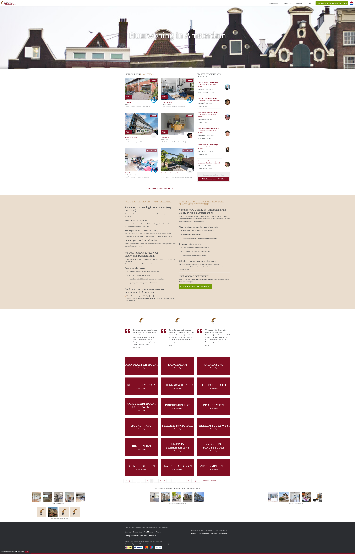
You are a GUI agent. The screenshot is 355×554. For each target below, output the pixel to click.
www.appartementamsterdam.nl (177, 503)
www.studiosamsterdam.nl (296, 503)
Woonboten (223, 534)
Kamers (193, 534)
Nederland (159, 541)
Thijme (227, 87)
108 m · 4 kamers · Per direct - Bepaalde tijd (137, 177)
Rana (227, 164)
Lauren (227, 149)
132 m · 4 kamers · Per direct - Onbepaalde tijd (137, 106)
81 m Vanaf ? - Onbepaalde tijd (133, 142)
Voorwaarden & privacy (131, 544)
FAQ (309, 3)
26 (183, 481)
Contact (135, 532)
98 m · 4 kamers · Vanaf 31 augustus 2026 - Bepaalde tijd (176, 177)
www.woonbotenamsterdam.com (59, 518)
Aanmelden (274, 3)
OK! (27, 551)
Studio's (214, 534)
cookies (11, 551)
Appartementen (204, 534)
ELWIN (227, 133)
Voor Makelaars (149, 532)
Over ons (128, 532)
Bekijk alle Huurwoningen (158, 189)
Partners (158, 532)
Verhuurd (151, 151)
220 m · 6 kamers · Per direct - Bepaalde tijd (173, 106)
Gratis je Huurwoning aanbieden (332, 3)
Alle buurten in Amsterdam (209, 480)
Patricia (227, 117)
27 (188, 481)
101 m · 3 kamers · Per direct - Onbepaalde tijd (173, 142)
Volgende (195, 481)
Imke (227, 102)
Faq (140, 532)
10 (173, 481)
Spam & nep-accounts (153, 544)
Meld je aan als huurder (213, 179)
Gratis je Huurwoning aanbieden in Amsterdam (141, 536)
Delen (153, 81)
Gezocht (299, 3)
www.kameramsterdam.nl (59, 503)
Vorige (128, 481)
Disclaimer (142, 544)
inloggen (288, 3)
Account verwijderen (166, 544)
